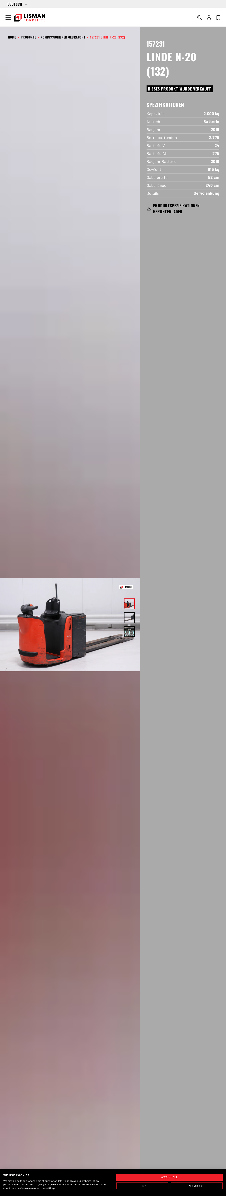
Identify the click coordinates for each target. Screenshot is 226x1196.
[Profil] (209, 17)
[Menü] (8, 17)
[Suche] (199, 17)
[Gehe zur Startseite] (29, 18)
